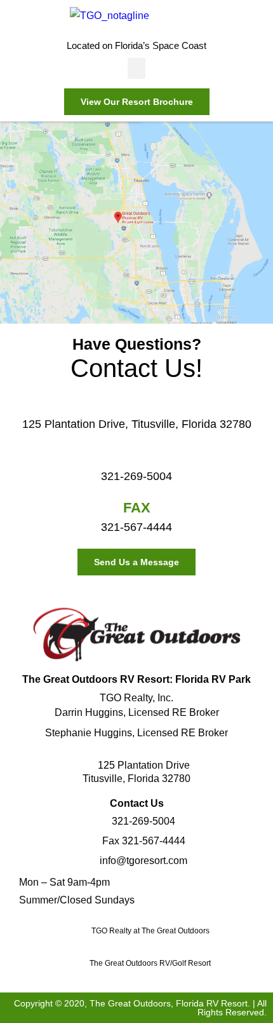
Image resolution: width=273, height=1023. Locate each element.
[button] (136, 68)
